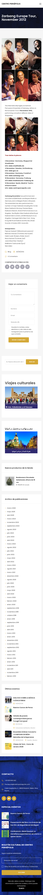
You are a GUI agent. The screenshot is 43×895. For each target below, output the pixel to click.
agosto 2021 (11, 569)
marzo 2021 (11, 572)
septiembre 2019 (13, 608)
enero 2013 (11, 637)
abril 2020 (10, 594)
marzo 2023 (11, 544)
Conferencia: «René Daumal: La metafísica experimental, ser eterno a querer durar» (25, 834)
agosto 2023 (11, 529)
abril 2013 (10, 630)
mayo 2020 (11, 590)
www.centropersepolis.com (20, 188)
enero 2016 (11, 619)
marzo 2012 (11, 655)
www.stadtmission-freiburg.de (20, 180)
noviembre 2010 (12, 672)
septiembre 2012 (13, 647)
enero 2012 (11, 662)
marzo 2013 (11, 633)
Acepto (21, 888)
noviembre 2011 (12, 665)
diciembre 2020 (12, 576)
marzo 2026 (11, 508)
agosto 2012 (11, 651)
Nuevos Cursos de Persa (23, 707)
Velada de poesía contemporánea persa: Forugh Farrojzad (22, 718)
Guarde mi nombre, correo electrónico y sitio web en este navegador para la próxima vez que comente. (22, 330)
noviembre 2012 (12, 644)
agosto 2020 (11, 580)
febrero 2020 (11, 601)
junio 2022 (10, 554)
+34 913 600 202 (10, 780)
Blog (9, 252)
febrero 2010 (11, 676)
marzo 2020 (11, 597)
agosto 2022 (11, 547)
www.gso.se (13, 171)
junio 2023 (10, 537)
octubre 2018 (11, 615)
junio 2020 (10, 587)
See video (8, 246)
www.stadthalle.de (16, 166)
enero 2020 (11, 604)
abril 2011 (10, 669)
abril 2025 (10, 515)
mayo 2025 (11, 512)
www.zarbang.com (16, 176)
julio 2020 (10, 583)
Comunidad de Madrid (22, 728)
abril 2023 (10, 540)
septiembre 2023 (13, 526)
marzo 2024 (11, 519)
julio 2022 (10, 551)
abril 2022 (10, 562)
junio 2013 (10, 626)
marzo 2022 (11, 565)
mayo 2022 (11, 558)
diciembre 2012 (12, 640)
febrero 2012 (11, 658)
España (29, 740)
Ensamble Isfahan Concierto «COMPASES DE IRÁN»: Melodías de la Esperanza (24, 734)
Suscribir (21, 872)
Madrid (33, 728)
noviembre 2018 (12, 612)
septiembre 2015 (13, 622)
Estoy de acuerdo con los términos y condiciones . (21, 866)
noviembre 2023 (13, 522)
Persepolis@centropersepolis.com (17, 784)
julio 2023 (10, 533)
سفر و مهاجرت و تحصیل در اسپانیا (19, 428)
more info (24, 223)
